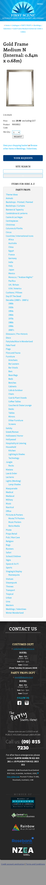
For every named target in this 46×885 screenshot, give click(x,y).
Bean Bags (13, 375)
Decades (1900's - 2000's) (17, 300)
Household (11, 447)
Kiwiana (9, 469)
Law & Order (11, 473)
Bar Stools (13, 367)
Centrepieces (12, 220)
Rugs (8, 545)
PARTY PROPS (26, 25)
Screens (12, 424)
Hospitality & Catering (16, 443)
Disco (8, 337)
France (11, 254)
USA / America (14, 288)
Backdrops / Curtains (15, 205)
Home (7, 25)
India (10, 262)
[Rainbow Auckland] (23, 833)
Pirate (9, 529)
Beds (10, 378)
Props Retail (11, 533)
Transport (10, 590)
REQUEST (18, 137)
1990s (10, 326)
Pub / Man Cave (13, 537)
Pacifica (11, 281)
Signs (8, 560)
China (10, 247)
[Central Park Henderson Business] (23, 820)
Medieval (10, 496)
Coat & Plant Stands (17, 397)
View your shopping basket (15, 145)
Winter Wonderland (15, 612)
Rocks (11, 465)
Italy (10, 265)
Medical (9, 492)
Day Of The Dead (13, 296)
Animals (9, 198)
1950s (10, 311)
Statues (9, 579)
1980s (10, 322)
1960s (10, 314)
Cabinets (12, 386)
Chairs (11, 394)
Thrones (9, 586)
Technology (13, 458)
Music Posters (14, 522)
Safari (8, 552)
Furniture (10, 356)
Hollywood (11, 439)
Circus (9, 232)
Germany (12, 258)
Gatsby (9, 428)
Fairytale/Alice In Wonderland (19, 341)
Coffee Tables (14, 401)
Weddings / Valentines (16, 609)
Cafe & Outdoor (15, 390)
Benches (12, 382)
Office (8, 511)
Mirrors (11, 416)
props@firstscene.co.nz (24, 677)
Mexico (11, 273)
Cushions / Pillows (14, 292)
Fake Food (10, 345)
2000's (11, 330)
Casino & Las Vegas (14, 217)
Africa (11, 239)
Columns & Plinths (14, 228)
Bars (10, 371)
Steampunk (11, 582)
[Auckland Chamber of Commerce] (23, 808)
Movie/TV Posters (16, 518)
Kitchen (12, 450)
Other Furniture (15, 420)
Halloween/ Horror (14, 435)
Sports (9, 567)
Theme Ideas (12, 194)
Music (8, 503)
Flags (8, 349)
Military (9, 499)
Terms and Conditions (35, 864)
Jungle (9, 462)
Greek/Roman (12, 431)
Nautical (10, 507)
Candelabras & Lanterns (16, 213)
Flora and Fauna (13, 352)
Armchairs (13, 360)
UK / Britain (13, 284)
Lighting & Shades (16, 454)
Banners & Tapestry (15, 209)
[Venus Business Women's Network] (23, 855)
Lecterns (10, 477)
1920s (10, 307)
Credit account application (12, 864)
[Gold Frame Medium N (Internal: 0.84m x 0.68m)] (20, 112)
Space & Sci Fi (12, 563)
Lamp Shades (14, 484)
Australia (12, 243)
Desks (11, 409)
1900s (10, 303)
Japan (11, 269)
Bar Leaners (13, 363)
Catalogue (15, 25)
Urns (8, 601)
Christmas (10, 224)
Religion (9, 541)
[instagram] (27, 704)
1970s (10, 318)
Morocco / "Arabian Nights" (20, 277)
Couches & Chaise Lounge (20, 405)
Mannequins (14, 574)
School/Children (13, 556)
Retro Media (14, 526)
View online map (13, 777)
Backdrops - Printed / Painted (19, 202)
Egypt (11, 250)
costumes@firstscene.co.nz (23, 649)
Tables (11, 412)
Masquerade (11, 488)
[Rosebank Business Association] (23, 845)
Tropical (9, 594)
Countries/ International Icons (19, 236)
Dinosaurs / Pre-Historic (17, 334)
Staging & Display (14, 571)
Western (10, 605)
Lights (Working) (13, 481)
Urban (9, 597)
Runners (10, 548)
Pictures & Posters (14, 514)
